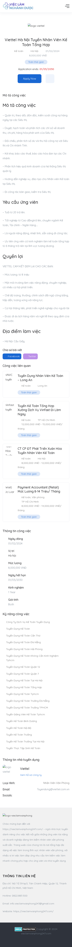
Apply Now (29, 78)
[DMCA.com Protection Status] (25, 929)
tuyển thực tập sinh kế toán (23, 748)
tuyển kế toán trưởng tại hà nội (25, 741)
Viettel (24, 769)
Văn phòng (38, 497)
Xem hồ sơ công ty (31, 774)
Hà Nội (34, 51)
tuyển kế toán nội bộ (18, 728)
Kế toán (18, 51)
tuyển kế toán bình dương (21, 721)
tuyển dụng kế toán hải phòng (24, 649)
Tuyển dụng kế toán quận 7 (22, 673)
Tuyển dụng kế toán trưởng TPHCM (27, 707)
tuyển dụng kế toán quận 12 (23, 666)
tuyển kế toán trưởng (19, 734)
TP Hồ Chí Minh (46, 420)
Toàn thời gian (36, 62)
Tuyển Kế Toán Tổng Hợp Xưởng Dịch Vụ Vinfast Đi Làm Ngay (39, 410)
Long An (42, 385)
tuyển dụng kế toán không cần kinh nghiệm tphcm (32, 658)
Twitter (32, 356)
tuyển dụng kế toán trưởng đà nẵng (27, 700)
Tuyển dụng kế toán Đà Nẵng (23, 642)
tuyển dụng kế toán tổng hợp (24, 687)
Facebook (13, 356)
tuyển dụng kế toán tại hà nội (24, 680)
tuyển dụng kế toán (18, 628)
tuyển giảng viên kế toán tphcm (25, 714)
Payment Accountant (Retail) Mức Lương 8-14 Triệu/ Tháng (39, 489)
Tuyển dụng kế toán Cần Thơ (23, 635)
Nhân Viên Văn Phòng (56, 783)
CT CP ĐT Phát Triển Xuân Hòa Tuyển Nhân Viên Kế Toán (40, 451)
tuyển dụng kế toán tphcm (22, 694)
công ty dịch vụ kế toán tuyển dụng (28, 622)
